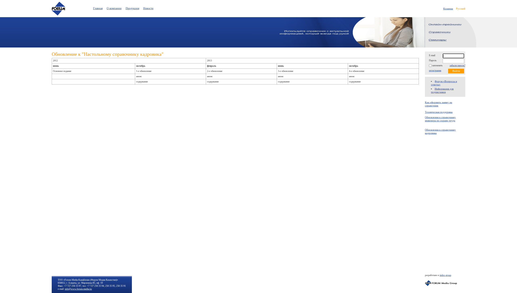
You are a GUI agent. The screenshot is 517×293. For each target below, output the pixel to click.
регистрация (435, 70)
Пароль (432, 60)
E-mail (432, 55)
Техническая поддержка (439, 112)
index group (445, 275)
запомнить (437, 65)
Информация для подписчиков (442, 90)
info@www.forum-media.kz (78, 289)
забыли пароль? (457, 65)
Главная (98, 8)
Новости (148, 8)
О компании (114, 8)
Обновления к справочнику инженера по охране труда (440, 119)
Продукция (132, 8)
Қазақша (448, 8)
